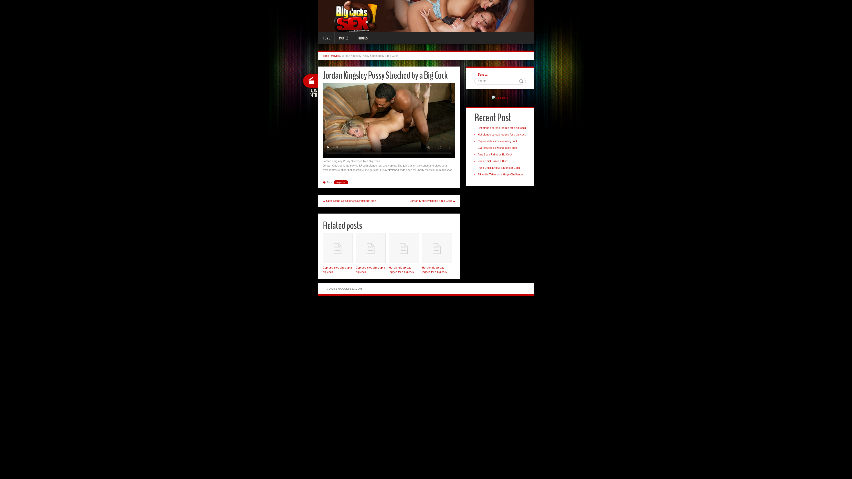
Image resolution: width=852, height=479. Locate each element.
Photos (362, 38)
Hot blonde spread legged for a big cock (502, 128)
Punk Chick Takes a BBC (493, 161)
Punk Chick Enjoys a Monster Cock (499, 167)
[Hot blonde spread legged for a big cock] (404, 248)
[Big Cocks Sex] (426, 16)
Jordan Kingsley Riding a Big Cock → (432, 200)
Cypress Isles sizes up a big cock (497, 141)
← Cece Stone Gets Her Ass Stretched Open (349, 200)
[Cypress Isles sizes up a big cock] (338, 248)
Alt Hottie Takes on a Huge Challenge (500, 174)
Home (326, 38)
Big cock (341, 182)
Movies (343, 38)
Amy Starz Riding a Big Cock (495, 154)
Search (482, 74)
